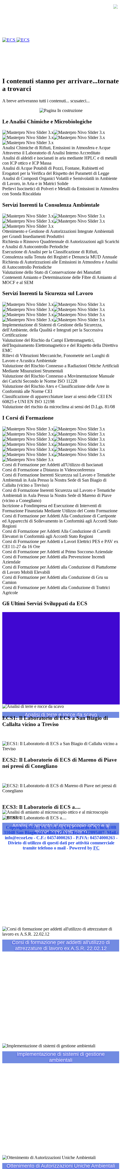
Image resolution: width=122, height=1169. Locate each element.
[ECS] (16, 40)
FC (96, 847)
